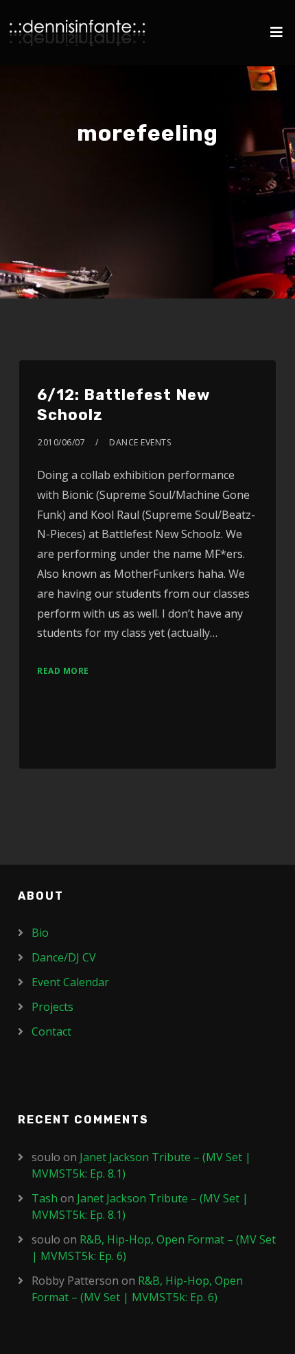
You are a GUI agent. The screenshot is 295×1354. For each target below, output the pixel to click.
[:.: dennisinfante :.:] (77, 32)
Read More (63, 671)
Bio (40, 932)
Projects (52, 1006)
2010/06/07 (61, 442)
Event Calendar (70, 982)
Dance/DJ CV (64, 957)
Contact (51, 1031)
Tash (45, 1198)
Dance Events (140, 442)
